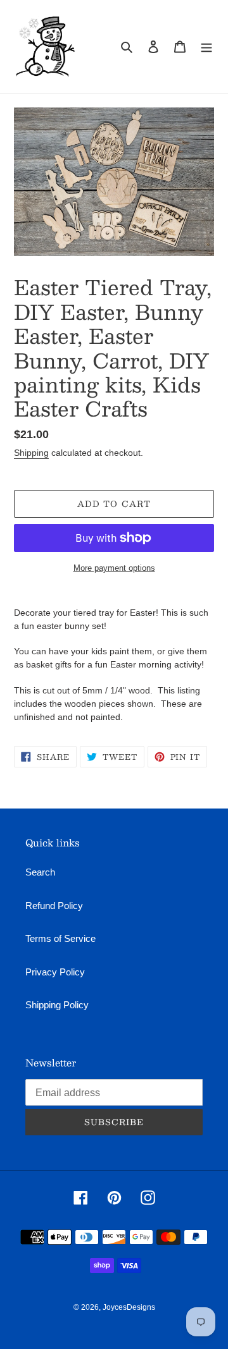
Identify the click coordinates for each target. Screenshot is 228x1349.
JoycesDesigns (129, 1307)
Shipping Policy (57, 1004)
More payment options (114, 568)
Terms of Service (60, 938)
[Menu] (206, 46)
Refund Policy (54, 905)
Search (40, 872)
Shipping (31, 453)
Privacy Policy (55, 972)
